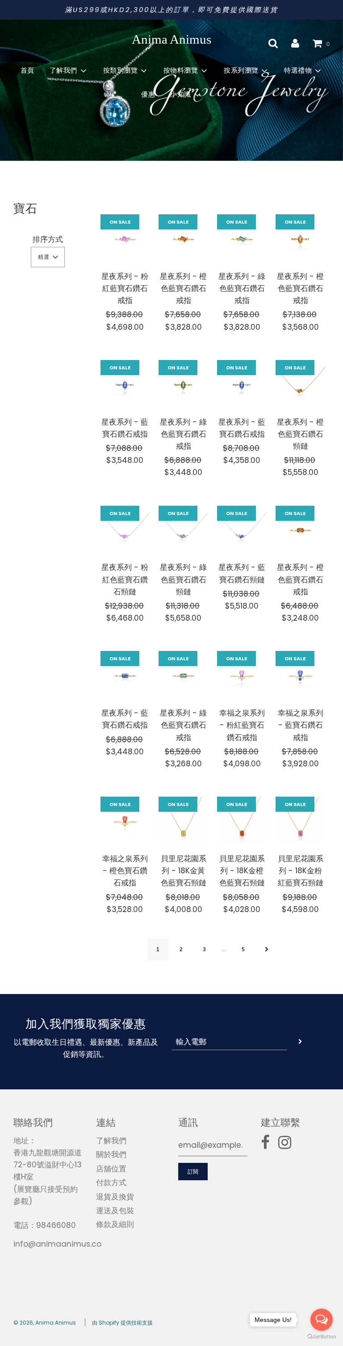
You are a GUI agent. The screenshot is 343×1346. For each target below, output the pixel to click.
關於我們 (111, 1154)
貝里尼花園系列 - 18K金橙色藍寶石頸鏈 (242, 870)
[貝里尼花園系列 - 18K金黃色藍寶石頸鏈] (183, 821)
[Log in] (295, 43)
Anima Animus (171, 39)
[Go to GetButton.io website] (321, 1337)
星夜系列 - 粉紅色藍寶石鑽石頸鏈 (124, 579)
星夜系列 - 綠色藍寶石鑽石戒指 (241, 288)
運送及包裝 (115, 1210)
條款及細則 (115, 1224)
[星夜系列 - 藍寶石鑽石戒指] (125, 384)
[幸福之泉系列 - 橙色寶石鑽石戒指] (125, 821)
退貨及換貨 (115, 1196)
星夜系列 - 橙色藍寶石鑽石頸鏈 (300, 434)
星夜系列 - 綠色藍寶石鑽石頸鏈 (183, 579)
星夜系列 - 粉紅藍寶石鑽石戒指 (124, 288)
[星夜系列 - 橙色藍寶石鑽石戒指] (183, 239)
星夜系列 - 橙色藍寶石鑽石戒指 (183, 288)
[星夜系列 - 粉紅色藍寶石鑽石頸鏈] (125, 530)
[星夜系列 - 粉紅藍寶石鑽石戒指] (125, 239)
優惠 (148, 94)
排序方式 (48, 239)
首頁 (27, 70)
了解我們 (111, 1140)
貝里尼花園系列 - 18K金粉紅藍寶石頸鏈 (300, 870)
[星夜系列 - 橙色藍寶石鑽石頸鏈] (300, 384)
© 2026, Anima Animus (44, 1322)
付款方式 (111, 1182)
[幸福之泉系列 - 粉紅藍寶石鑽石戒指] (242, 675)
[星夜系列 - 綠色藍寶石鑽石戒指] (242, 239)
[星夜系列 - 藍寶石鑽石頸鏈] (242, 530)
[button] (48, 257)
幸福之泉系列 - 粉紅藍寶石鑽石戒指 (242, 725)
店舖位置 (111, 1168)
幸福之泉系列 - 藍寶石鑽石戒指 (300, 725)
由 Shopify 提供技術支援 (122, 1322)
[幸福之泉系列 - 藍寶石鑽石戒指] (300, 675)
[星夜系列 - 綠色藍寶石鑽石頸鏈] (183, 530)
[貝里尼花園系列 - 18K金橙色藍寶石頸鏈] (242, 821)
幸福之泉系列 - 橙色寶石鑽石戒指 (125, 870)
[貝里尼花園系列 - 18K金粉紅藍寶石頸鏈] (300, 821)
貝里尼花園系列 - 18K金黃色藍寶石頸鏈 (183, 870)
